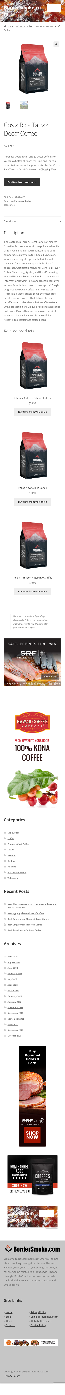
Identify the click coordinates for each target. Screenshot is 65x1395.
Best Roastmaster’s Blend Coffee (24, 930)
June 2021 (13, 1024)
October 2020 (14, 1035)
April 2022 (13, 984)
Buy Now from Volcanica (22, 182)
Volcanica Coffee (24, 26)
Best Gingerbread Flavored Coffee (25, 924)
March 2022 (13, 990)
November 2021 (15, 1013)
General (12, 855)
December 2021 (15, 1007)
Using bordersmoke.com (44, 1316)
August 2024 (14, 962)
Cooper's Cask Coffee (18, 844)
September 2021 (16, 1018)
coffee (11, 204)
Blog (8, 1316)
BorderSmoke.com (22, 10)
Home (11, 26)
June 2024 (13, 967)
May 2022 (12, 979)
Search (32, 1389)
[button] (56, 44)
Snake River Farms (17, 872)
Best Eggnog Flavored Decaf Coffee (26, 913)
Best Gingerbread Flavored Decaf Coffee (28, 918)
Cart (50, 1386)
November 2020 (15, 1030)
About (9, 1321)
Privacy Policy (38, 1312)
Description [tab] (10, 221)
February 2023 (15, 973)
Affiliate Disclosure (41, 1321)
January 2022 (14, 1001)
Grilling (11, 860)
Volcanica (13, 878)
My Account (11, 1389)
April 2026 (13, 956)
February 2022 (15, 996)
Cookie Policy (38, 1325)
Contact (10, 1325)
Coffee (11, 838)
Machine (12, 866)
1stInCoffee (13, 832)
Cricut (11, 849)
